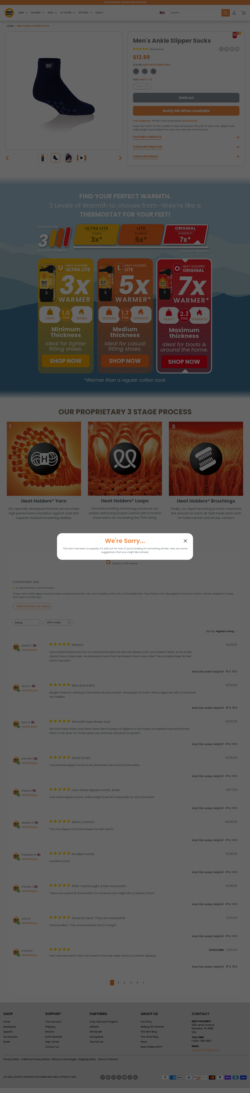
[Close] (185, 541)
